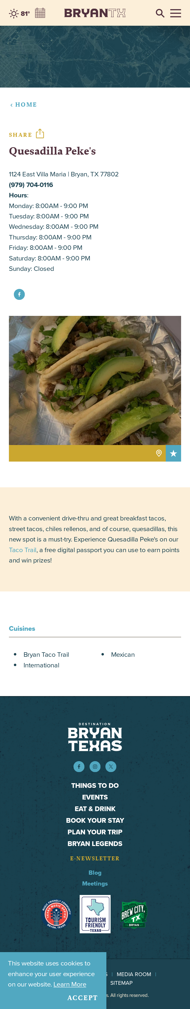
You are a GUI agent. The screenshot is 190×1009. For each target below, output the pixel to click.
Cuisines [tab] (22, 628)
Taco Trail (22, 550)
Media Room (134, 974)
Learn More (69, 984)
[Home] (95, 13)
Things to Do (95, 785)
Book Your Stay (95, 820)
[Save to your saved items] (173, 453)
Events (95, 797)
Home (26, 104)
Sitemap (121, 983)
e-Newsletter (95, 858)
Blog (95, 872)
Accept (82, 998)
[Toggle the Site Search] (160, 13)
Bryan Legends (95, 844)
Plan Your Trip (95, 832)
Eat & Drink (95, 809)
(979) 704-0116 (31, 185)
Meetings (95, 883)
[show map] (159, 453)
